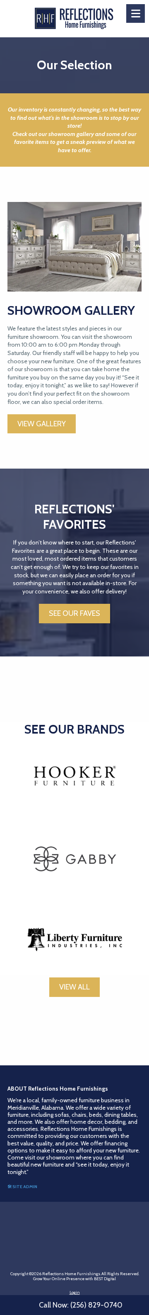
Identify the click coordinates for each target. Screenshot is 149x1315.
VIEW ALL (74, 987)
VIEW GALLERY (41, 423)
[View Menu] (135, 13)
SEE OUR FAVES (74, 613)
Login (75, 1292)
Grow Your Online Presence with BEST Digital (74, 1278)
